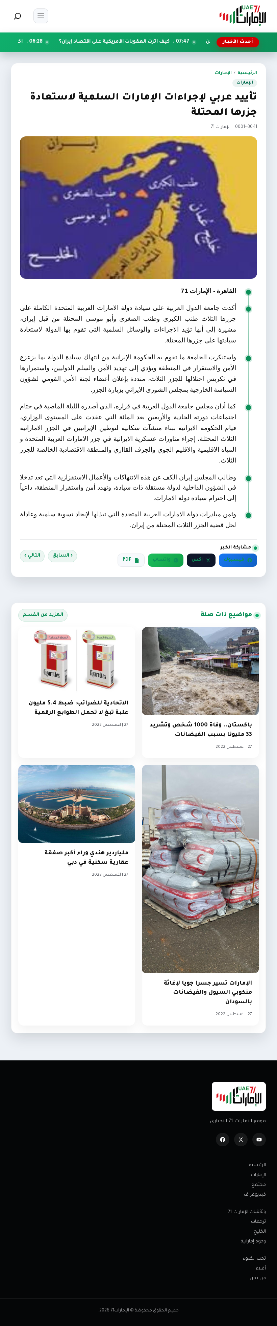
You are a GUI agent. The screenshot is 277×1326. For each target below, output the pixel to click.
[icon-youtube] (259, 1139)
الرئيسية (247, 73)
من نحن (258, 1278)
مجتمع (258, 1185)
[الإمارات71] (242, 15)
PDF (127, 560)
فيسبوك (234, 560)
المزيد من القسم (43, 615)
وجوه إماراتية (253, 1241)
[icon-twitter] (241, 1139)
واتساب (162, 560)
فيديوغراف (255, 1194)
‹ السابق (62, 556)
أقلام (261, 1268)
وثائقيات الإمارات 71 (247, 1212)
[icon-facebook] (222, 1139)
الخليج (260, 1231)
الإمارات (223, 73)
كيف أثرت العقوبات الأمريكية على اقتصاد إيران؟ (161, 42)
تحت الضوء (254, 1258)
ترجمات (258, 1221)
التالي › (32, 556)
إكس (197, 560)
